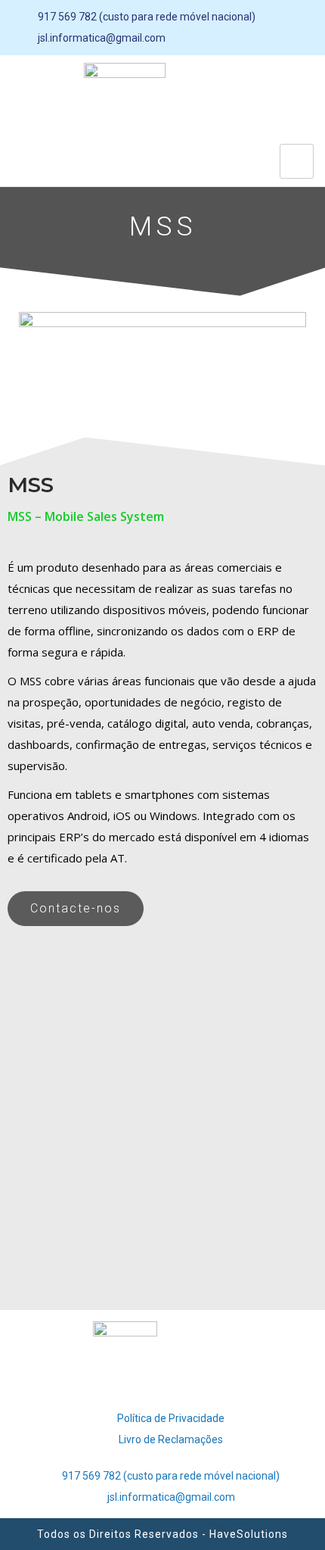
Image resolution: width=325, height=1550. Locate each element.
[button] (76, 908)
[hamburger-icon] (297, 161)
